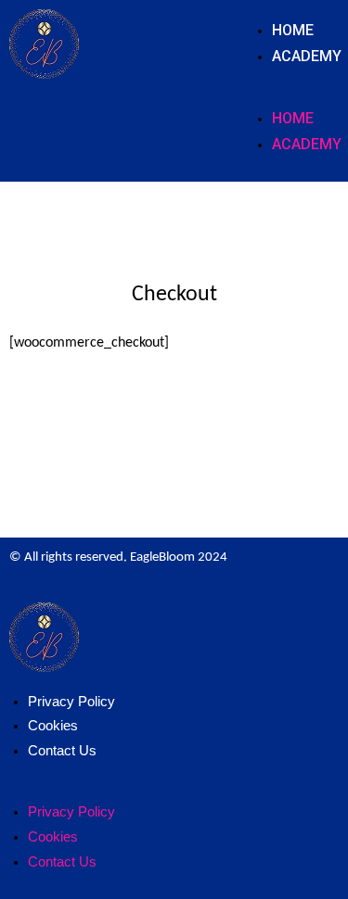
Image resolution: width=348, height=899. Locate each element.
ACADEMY (307, 56)
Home (293, 30)
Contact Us (62, 750)
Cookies (53, 725)
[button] (296, 95)
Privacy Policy (71, 701)
